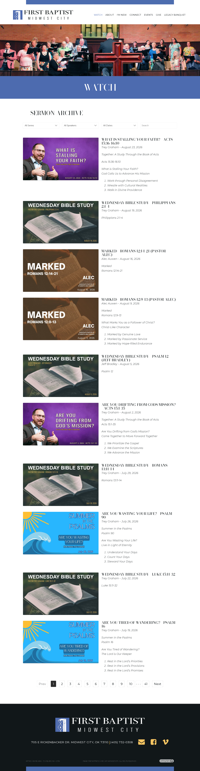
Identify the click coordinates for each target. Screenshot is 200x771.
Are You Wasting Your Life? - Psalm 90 (136, 515)
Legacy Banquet (175, 14)
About (109, 14)
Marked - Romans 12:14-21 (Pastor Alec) (133, 252)
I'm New (122, 14)
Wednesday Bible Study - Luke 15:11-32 (138, 574)
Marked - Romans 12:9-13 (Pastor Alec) (138, 299)
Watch (98, 14)
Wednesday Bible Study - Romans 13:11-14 (134, 467)
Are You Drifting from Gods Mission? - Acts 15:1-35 (138, 406)
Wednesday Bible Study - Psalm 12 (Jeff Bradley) (135, 358)
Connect (135, 14)
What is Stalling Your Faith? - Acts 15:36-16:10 (137, 141)
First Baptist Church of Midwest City (103, 761)
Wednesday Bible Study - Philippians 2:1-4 (138, 204)
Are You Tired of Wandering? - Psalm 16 (138, 624)
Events (148, 14)
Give (158, 14)
